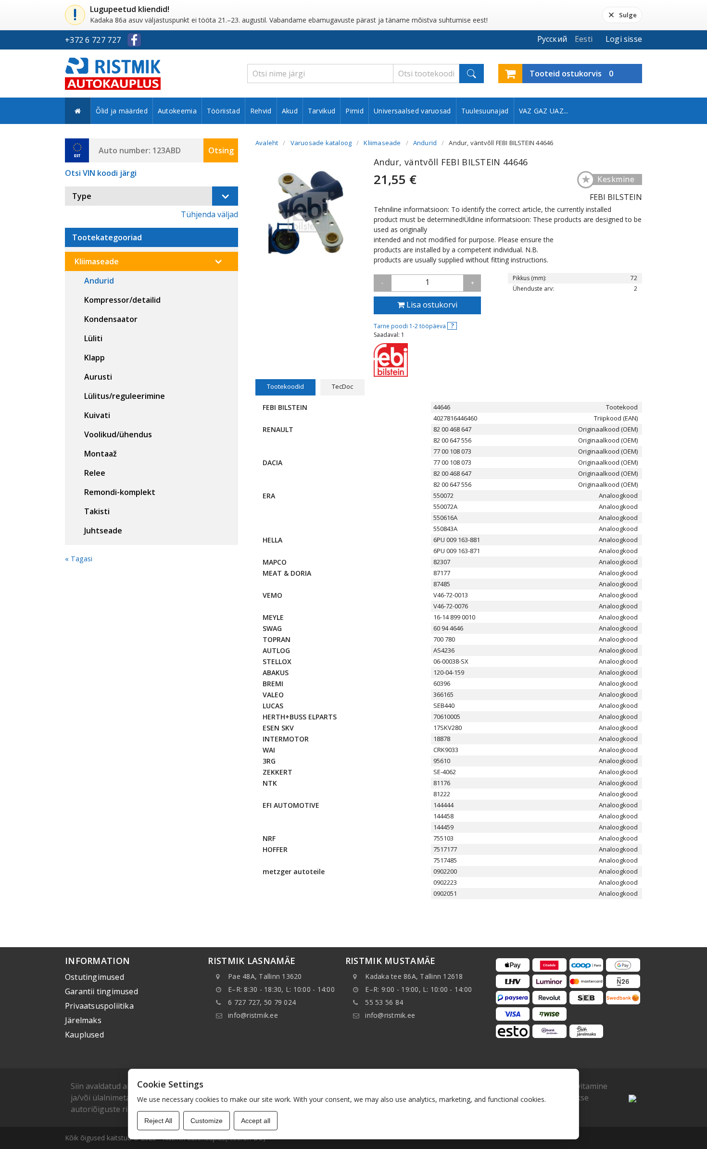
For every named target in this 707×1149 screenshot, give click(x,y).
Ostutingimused (94, 977)
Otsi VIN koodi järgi (101, 173)
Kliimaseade (97, 261)
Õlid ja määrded (122, 110)
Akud (290, 110)
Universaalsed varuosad (412, 110)
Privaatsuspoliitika (99, 1006)
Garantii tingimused (101, 991)
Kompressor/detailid (122, 300)
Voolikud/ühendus (118, 434)
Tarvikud (321, 110)
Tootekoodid (285, 386)
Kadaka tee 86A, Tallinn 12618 (414, 976)
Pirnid (354, 110)
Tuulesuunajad (485, 110)
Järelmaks (83, 1020)
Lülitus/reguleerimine (124, 396)
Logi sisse (624, 39)
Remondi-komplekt (119, 492)
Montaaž (100, 453)
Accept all (255, 1120)
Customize (206, 1120)
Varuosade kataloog (321, 142)
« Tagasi (78, 558)
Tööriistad (223, 110)
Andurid (99, 280)
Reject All (158, 1120)
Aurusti (98, 376)
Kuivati (97, 415)
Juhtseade (103, 530)
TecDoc (342, 386)
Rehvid (261, 110)
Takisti (97, 511)
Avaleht (266, 142)
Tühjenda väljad (209, 214)
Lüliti (93, 338)
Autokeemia (177, 110)
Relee (94, 473)
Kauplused (84, 1034)
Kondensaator (111, 319)
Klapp (94, 357)
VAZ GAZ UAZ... (543, 110)
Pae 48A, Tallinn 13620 (265, 976)
